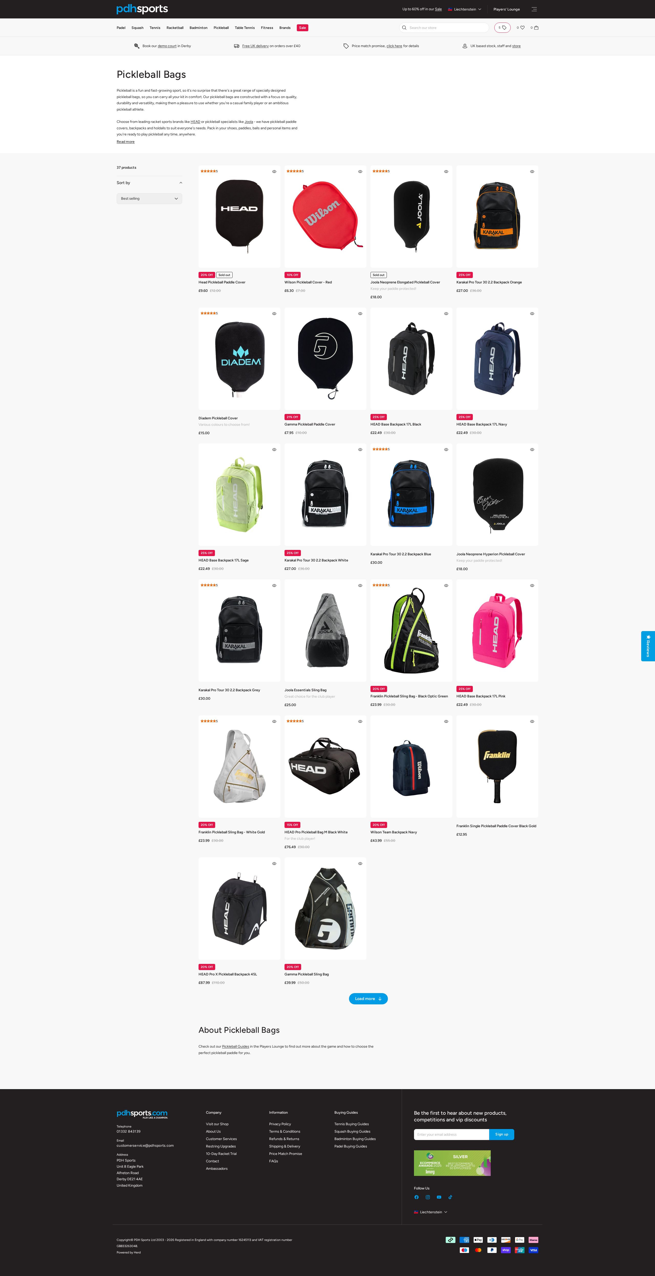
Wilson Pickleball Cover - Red (308, 282)
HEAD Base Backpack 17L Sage (224, 560)
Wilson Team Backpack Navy (393, 832)
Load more (365, 998)
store (516, 46)
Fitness (267, 28)
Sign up (501, 1134)
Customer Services (221, 1139)
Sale (438, 9)
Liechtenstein (465, 9)
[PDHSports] (142, 9)
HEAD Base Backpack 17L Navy (481, 424)
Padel (121, 28)
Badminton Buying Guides (355, 1139)
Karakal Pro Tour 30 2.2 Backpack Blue (400, 554)
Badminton (199, 28)
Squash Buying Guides (352, 1131)
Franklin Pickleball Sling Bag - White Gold (232, 832)
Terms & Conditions (284, 1131)
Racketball (175, 28)
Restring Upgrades (221, 1146)
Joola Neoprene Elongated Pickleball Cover (405, 282)
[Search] (404, 28)
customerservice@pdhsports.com (145, 1145)
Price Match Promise (285, 1154)
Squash (138, 28)
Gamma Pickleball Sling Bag (307, 974)
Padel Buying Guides (350, 1146)
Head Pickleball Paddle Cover (222, 282)
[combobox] (444, 28)
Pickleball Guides (235, 1046)
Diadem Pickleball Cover (218, 418)
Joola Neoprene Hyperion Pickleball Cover (490, 554)
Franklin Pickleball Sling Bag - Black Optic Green (409, 696)
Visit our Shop (217, 1124)
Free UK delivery (255, 46)
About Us (213, 1131)
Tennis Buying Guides (351, 1124)
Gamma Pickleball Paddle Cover (310, 424)
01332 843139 (128, 1131)
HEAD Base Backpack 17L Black (395, 424)
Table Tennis (245, 28)
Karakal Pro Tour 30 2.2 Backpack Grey (229, 690)
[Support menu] (534, 9)
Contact (212, 1161)
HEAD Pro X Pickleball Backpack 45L (228, 974)
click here (394, 46)
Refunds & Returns (284, 1139)
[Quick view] (274, 171)
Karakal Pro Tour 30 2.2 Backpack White (316, 560)
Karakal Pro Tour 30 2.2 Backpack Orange (489, 282)
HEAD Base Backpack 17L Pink (480, 696)
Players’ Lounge (507, 9)
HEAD (195, 122)
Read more (126, 142)
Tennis (155, 28)
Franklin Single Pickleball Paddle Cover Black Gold (496, 826)
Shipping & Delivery (284, 1146)
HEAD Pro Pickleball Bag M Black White (316, 832)
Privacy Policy (280, 1124)
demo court (167, 46)
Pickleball (221, 28)
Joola (249, 122)
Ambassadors (217, 1168)
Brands (285, 28)
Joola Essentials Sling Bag (305, 690)
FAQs (273, 1161)
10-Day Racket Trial (221, 1154)
